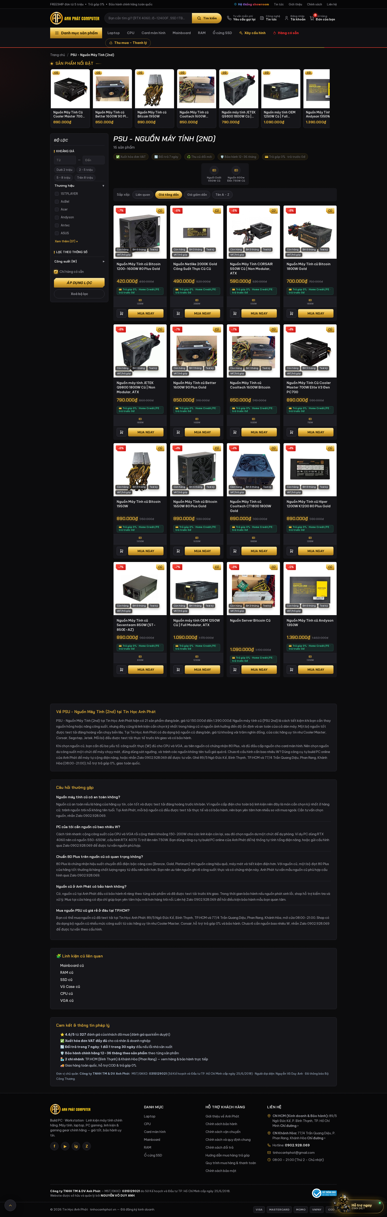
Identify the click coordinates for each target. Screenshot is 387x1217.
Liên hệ (332, 4)
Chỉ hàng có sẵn (72, 272)
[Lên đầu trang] (10, 1205)
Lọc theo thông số (72, 252)
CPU (130, 33)
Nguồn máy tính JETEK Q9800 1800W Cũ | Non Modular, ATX (136, 387)
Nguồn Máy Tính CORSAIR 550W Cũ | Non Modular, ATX (251, 268)
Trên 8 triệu (85, 177)
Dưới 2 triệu (64, 169)
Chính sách (314, 4)
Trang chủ (57, 55)
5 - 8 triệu (63, 177)
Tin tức (279, 4)
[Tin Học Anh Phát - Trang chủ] (75, 18)
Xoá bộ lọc (79, 294)
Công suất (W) (79, 261)
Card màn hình (154, 33)
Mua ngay (146, 313)
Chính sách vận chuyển (223, 1132)
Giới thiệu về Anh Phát (222, 1116)
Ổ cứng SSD (222, 33)
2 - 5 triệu (86, 169)
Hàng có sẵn (288, 33)
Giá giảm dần (197, 195)
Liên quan (143, 195)
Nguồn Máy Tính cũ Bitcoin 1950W (139, 503)
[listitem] (70, 98)
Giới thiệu (295, 4)
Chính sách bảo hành (221, 1124)
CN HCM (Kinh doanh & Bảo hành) (300, 1116)
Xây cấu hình (255, 33)
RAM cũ (66, 972)
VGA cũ (66, 1000)
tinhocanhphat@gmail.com (294, 1153)
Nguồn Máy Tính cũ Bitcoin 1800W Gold (309, 266)
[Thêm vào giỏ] (122, 313)
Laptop (114, 33)
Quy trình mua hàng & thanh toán (231, 1163)
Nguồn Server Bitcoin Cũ (250, 620)
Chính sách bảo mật (221, 1171)
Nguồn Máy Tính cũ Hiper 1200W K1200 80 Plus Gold (309, 503)
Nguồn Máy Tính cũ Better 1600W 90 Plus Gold (194, 385)
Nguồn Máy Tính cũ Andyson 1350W (310, 622)
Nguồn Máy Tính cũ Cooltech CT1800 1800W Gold (250, 506)
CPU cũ (66, 993)
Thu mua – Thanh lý (130, 43)
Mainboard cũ (72, 965)
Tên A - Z (222, 195)
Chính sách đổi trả (219, 1147)
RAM (202, 33)
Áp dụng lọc (79, 283)
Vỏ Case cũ (70, 986)
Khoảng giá (65, 151)
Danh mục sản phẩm (79, 33)
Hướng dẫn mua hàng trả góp (228, 1155)
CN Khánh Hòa (284, 1133)
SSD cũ (66, 979)
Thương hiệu (79, 186)
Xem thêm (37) (65, 241)
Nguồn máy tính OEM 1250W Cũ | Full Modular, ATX (196, 622)
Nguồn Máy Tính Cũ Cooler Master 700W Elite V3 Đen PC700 (309, 387)
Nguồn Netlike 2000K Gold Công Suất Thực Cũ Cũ (195, 266)
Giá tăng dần (169, 195)
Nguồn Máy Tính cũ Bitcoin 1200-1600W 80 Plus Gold (139, 266)
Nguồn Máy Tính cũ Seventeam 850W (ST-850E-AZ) (136, 625)
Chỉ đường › (289, 1126)
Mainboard (182, 33)
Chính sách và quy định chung (228, 1140)
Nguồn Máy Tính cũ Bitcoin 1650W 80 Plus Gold (195, 503)
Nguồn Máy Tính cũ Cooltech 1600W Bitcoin (250, 385)
